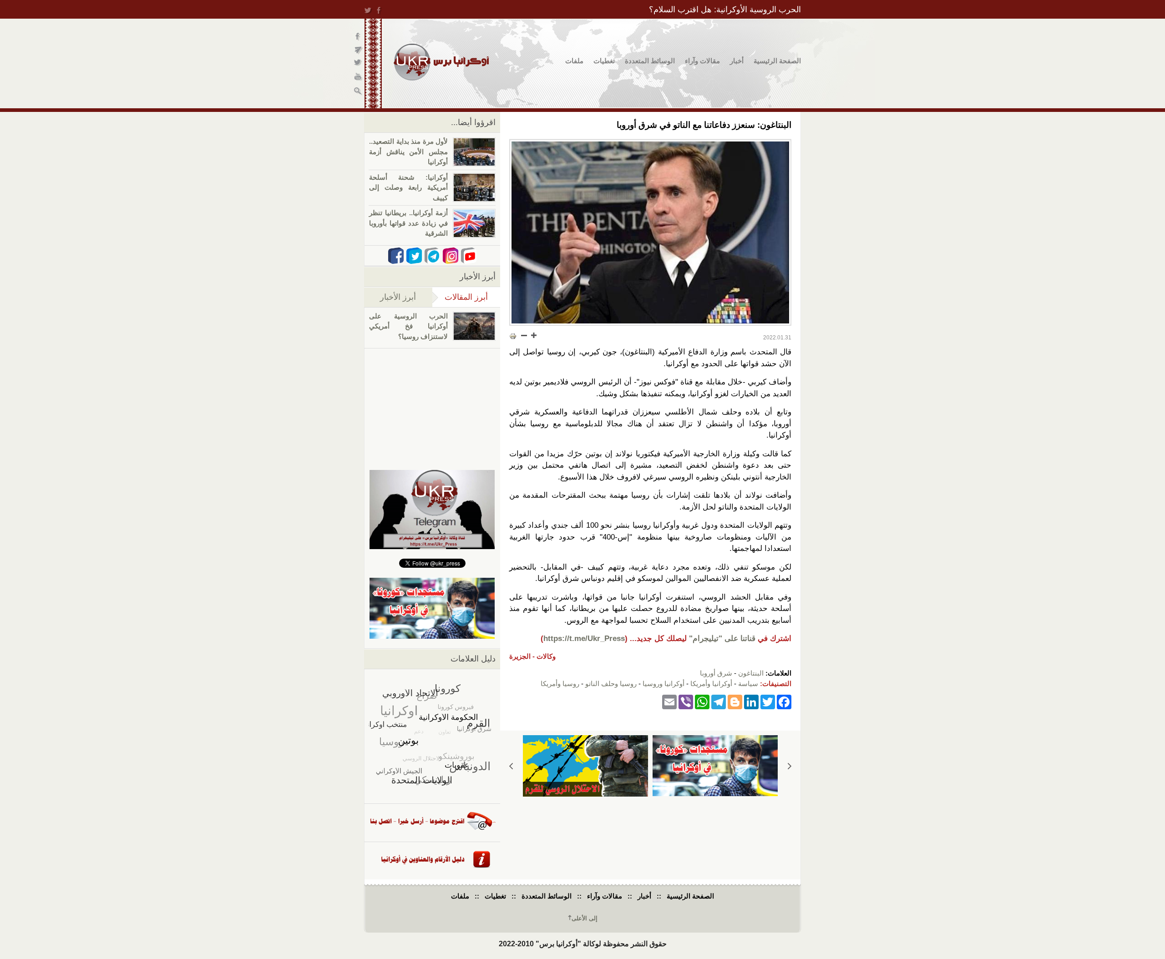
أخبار (737, 61)
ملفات (574, 61)
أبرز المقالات (460, 297)
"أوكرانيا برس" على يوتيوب (358, 77)
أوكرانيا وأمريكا (711, 683)
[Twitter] (767, 701)
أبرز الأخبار (398, 297)
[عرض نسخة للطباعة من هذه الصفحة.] (513, 336)
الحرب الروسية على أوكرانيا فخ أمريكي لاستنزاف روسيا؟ (408, 326)
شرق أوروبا (716, 673)
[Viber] (686, 701)
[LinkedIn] (751, 701)
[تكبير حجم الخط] (533, 335)
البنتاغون (751, 673)
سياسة (748, 683)
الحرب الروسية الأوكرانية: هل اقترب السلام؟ (725, 9)
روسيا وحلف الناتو (611, 683)
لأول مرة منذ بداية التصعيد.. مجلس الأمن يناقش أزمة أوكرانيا (408, 151)
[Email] (669, 701)
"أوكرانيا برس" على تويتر (358, 64)
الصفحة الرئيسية (777, 61)
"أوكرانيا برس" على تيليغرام (358, 50)
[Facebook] (784, 701)
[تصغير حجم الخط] (524, 335)
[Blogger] (735, 701)
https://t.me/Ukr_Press (584, 638)
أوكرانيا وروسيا (663, 683)
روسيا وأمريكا (560, 683)
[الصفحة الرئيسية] (441, 62)
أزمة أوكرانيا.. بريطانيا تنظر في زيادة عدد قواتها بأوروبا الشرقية (408, 223)
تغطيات (604, 61)
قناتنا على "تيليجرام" (722, 638)
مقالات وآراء (702, 61)
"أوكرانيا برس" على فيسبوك (358, 36)
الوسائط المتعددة (650, 61)
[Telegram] (718, 701)
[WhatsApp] (702, 701)
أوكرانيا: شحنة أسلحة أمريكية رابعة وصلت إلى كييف (408, 187)
